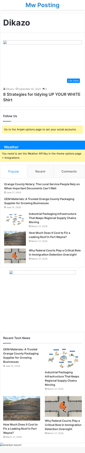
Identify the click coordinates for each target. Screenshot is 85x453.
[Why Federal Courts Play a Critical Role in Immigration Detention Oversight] (15, 255)
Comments (69, 171)
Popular (13, 171)
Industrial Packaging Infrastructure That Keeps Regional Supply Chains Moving (52, 218)
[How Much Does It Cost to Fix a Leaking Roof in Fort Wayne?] (15, 238)
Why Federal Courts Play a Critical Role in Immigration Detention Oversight (63, 425)
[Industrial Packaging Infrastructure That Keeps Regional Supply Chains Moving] (15, 219)
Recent (40, 171)
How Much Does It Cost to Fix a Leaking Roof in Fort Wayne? (20, 428)
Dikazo (10, 88)
